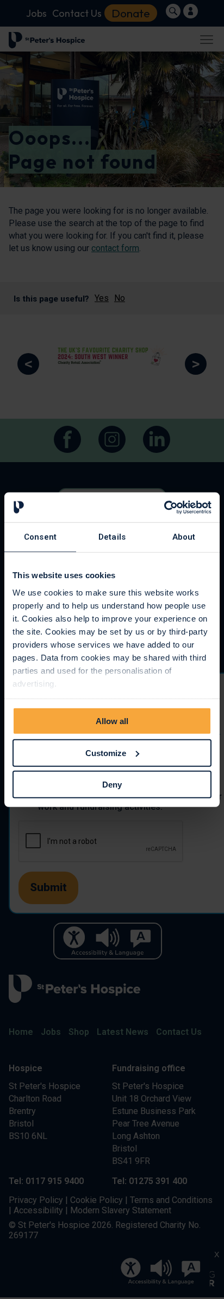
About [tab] (184, 537)
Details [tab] (112, 537)
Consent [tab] (40, 537)
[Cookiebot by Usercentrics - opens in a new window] (163, 507)
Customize (105, 752)
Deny (112, 784)
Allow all (112, 721)
